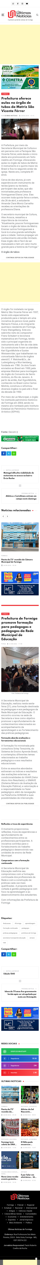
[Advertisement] (20, 44)
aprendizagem (30, 923)
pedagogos (25, 928)
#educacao (7, 923)
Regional (30, 1205)
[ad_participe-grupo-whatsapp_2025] (20, 438)
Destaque (24, 1106)
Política (29, 1223)
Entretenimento (26, 1217)
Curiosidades (31, 1214)
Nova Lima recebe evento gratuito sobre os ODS (9, 1179)
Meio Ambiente (15, 1223)
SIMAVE (32, 938)
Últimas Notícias (11, 115)
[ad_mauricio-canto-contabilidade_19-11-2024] (20, 589)
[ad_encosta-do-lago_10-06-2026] (20, 71)
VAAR (4, 942)
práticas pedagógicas (10, 933)
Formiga (4, 555)
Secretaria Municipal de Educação (14, 938)
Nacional (13, 1139)
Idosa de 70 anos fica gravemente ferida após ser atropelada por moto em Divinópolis (20, 994)
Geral (3, 1174)
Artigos (24, 1172)
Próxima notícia (28, 493)
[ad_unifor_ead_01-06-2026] (20, 577)
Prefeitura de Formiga (28, 933)
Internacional (31, 1208)
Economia (33, 1139)
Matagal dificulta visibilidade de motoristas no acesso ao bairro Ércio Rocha (19, 475)
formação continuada (10, 928)
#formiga (18, 923)
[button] (3, 516)
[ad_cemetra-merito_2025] (20, 83)
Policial (20, 1205)
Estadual (7, 1208)
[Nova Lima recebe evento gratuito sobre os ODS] (10, 1160)
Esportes (33, 1106)
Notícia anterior (12, 470)
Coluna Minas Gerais (9, 1172)
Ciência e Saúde (25, 1211)
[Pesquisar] (37, 15)
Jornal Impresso (26, 1220)
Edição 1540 (9, 974)
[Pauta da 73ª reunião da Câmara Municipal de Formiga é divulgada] (10, 1095)
